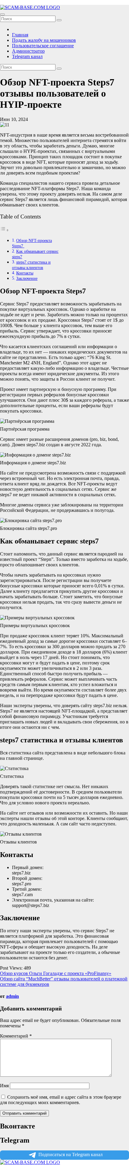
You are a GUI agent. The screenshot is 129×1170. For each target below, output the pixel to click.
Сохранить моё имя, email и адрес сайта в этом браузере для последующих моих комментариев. (60, 1099)
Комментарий (16, 1035)
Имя (4, 1085)
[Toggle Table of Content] (4, 230)
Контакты (24, 273)
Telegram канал (27, 56)
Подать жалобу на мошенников (44, 40)
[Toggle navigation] (2, 14)
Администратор (28, 51)
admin (12, 996)
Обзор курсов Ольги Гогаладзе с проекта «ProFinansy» (55, 973)
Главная (20, 34)
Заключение (27, 278)
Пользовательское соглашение (43, 45)
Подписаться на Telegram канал (70, 1154)
